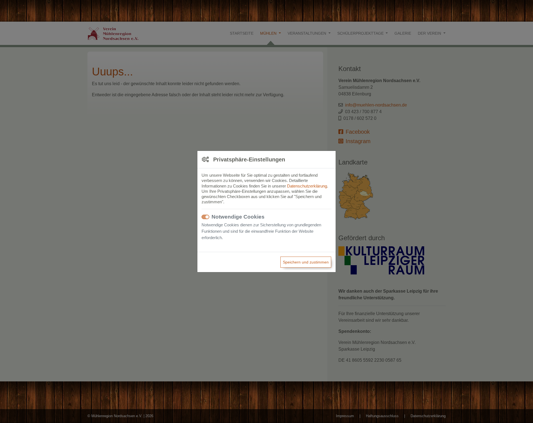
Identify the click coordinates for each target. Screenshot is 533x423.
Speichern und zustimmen (306, 262)
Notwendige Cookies (238, 217)
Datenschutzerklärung (307, 186)
